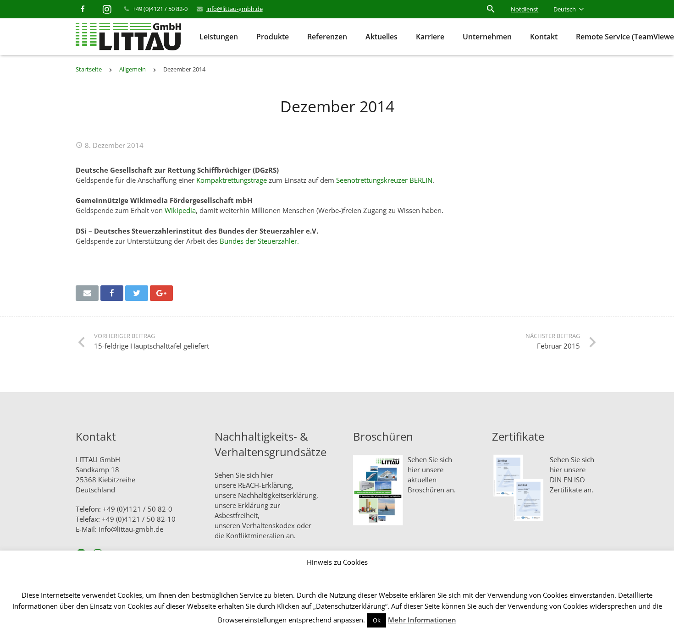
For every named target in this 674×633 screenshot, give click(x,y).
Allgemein (132, 69)
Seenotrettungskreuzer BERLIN (384, 180)
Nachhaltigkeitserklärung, (278, 495)
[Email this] (87, 293)
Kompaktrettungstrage (231, 180)
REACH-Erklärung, (265, 485)
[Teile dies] (111, 293)
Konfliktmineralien (255, 535)
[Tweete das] (136, 293)
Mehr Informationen (422, 619)
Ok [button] (377, 620)
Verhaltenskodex (268, 525)
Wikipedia (180, 210)
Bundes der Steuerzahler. (259, 241)
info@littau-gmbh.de (234, 9)
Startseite (89, 69)
